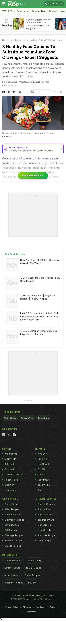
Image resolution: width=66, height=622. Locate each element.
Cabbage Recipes (14, 535)
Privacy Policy (12, 607)
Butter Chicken (11, 575)
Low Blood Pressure (15, 474)
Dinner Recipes (12, 504)
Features (7, 11)
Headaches (10, 490)
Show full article (32, 175)
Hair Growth (43, 464)
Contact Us (31, 612)
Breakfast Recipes (13, 582)
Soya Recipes (12, 525)
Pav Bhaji (32, 582)
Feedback (40, 607)
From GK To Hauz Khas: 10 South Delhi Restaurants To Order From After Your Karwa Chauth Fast (39, 316)
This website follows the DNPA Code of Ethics (33, 595)
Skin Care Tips (45, 525)
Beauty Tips (44, 484)
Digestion (9, 484)
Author (53, 607)
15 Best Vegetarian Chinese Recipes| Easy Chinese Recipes (39, 332)
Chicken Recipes (13, 560)
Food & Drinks (16, 40)
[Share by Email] (55, 92)
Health (7, 448)
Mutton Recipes (12, 568)
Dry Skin (42, 469)
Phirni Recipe (44, 540)
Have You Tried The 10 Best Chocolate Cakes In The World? (40, 262)
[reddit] (19, 92)
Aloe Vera (43, 453)
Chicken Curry (34, 560)
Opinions (53, 11)
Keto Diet (9, 464)
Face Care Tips (45, 530)
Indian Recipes (11, 555)
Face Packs (43, 479)
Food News (22, 11)
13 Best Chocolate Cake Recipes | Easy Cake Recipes (40, 279)
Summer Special (45, 499)
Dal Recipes (11, 530)
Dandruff (42, 474)
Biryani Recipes (33, 568)
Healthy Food (11, 479)
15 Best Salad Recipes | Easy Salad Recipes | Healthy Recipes (38, 297)
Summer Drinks (45, 514)
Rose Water (43, 458)
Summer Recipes (46, 504)
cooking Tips (38, 11)
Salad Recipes (12, 509)
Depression (10, 469)
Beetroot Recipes (13, 540)
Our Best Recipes (15, 254)
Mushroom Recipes (14, 519)
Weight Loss (10, 418)
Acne (40, 490)
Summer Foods (45, 509)
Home (5, 40)
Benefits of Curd (46, 519)
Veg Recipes (10, 499)
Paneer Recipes (13, 514)
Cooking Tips (27, 418)
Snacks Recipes (13, 546)
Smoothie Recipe (46, 535)
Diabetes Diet (11, 458)
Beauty (40, 448)
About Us (27, 607)
